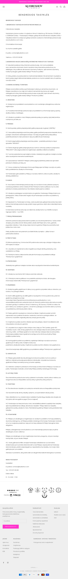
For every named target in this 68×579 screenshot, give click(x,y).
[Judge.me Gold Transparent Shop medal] (51, 490)
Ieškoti (56, 512)
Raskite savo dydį (59, 515)
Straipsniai (6, 545)
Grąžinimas (16, 545)
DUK (55, 518)
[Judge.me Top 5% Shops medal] (44, 495)
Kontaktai (6, 548)
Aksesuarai (36, 527)
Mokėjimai (16, 554)
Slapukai (16, 557)
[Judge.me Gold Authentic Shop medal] (44, 490)
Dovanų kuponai (38, 533)
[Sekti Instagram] (8, 562)
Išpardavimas (37, 530)
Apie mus (6, 542)
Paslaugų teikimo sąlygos (21, 548)
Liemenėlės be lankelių (40, 515)
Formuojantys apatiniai (40, 521)
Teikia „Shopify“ (43, 571)
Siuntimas (16, 542)
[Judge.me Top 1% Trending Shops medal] (58, 490)
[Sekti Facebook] (3, 562)
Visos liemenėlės (38, 512)
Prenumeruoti (10, 526)
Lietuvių (33, 567)
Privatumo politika (19, 551)
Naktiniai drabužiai (39, 524)
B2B (4, 551)
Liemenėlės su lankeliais (40, 518)
